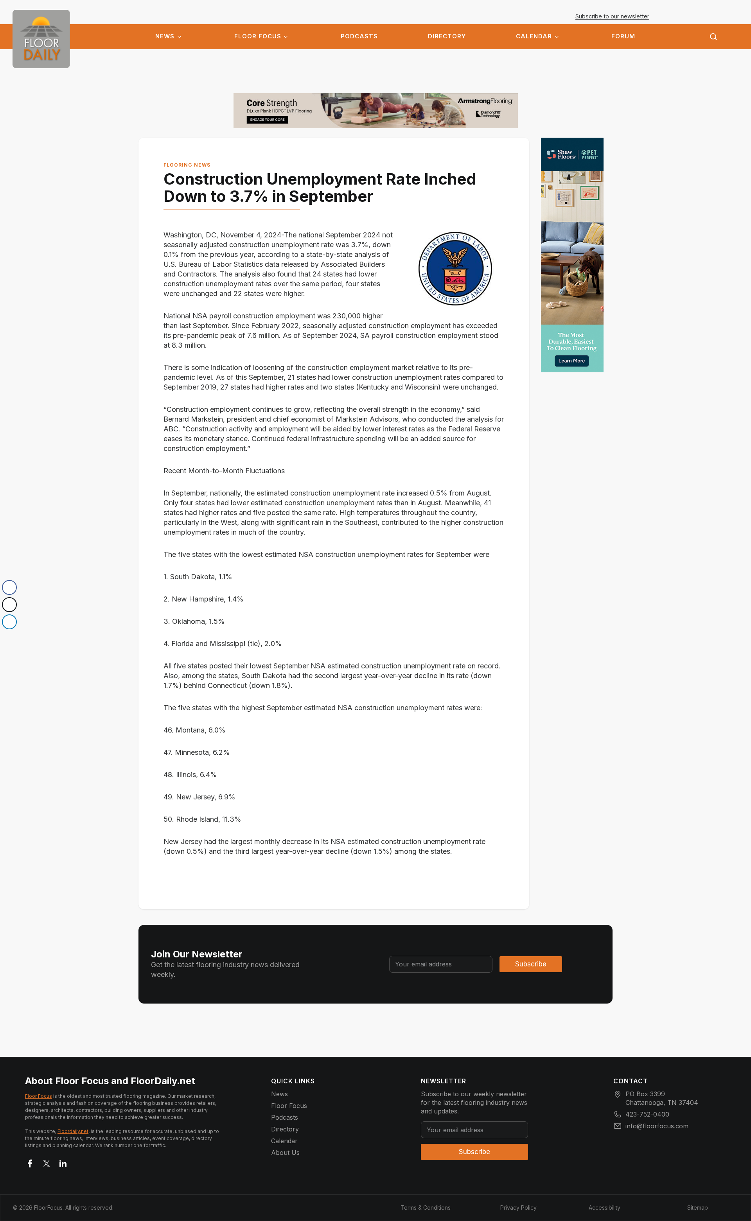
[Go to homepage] (41, 39)
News (164, 36)
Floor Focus (257, 36)
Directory (447, 36)
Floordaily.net (72, 1131)
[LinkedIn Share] (9, 621)
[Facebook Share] (9, 587)
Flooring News (186, 165)
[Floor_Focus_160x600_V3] (376, 110)
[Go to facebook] (30, 1162)
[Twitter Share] (9, 604)
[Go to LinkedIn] (63, 1162)
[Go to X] (46, 1162)
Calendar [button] (534, 36)
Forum (623, 36)
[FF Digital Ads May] (572, 255)
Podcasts (359, 36)
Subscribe (530, 964)
